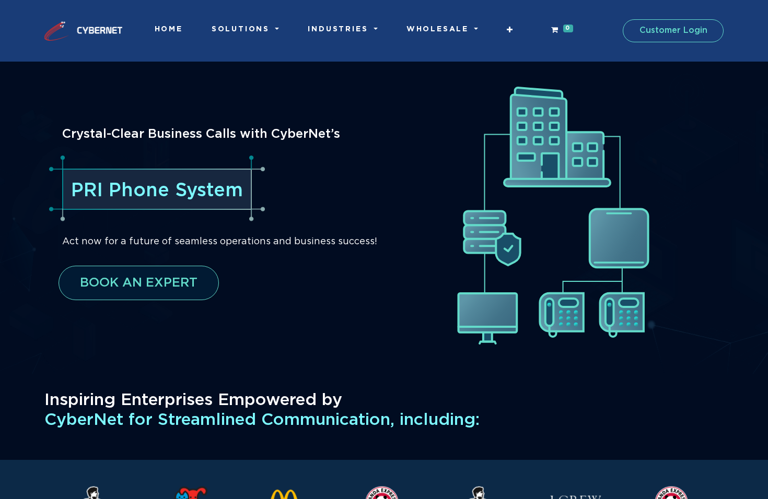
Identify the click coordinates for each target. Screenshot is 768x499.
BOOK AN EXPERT (138, 283)
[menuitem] (169, 29)
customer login (673, 30)
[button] (510, 30)
